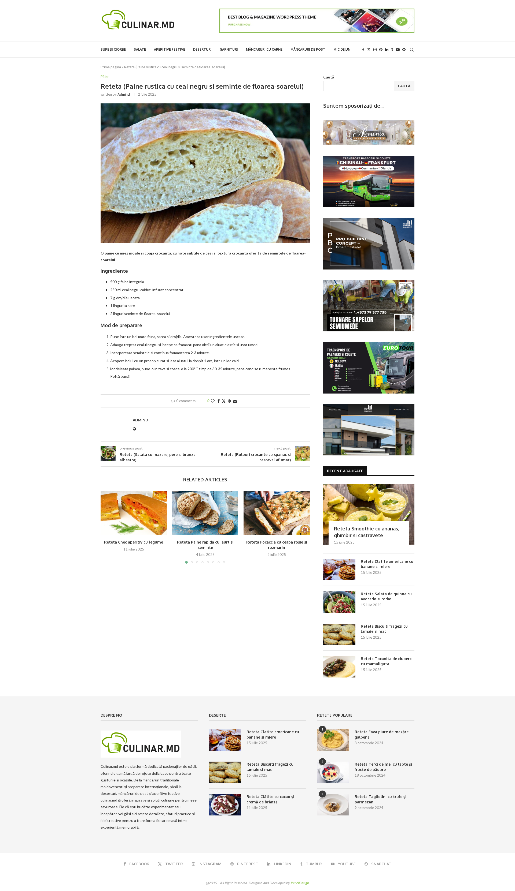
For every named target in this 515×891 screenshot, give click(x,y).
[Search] (411, 49)
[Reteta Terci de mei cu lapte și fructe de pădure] (333, 772)
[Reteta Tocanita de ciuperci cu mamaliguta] (339, 666)
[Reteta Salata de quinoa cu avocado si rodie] (339, 602)
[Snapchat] (404, 49)
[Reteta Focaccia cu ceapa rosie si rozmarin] (277, 513)
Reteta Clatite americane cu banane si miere (387, 564)
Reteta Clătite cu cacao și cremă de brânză (270, 799)
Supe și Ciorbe (113, 49)
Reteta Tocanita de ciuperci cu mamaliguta (387, 661)
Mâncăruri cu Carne (264, 49)
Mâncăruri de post (307, 49)
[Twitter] (369, 49)
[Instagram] (375, 49)
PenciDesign (300, 883)
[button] (107, 526)
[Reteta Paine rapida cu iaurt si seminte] (205, 513)
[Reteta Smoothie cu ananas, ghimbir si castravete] (368, 514)
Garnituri (229, 49)
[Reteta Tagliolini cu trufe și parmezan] (333, 804)
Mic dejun (341, 49)
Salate (140, 49)
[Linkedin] (386, 49)
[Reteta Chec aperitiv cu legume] (134, 513)
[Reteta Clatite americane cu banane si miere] (339, 569)
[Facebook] (363, 49)
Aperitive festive (169, 49)
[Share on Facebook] (219, 401)
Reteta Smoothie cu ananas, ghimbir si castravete (366, 532)
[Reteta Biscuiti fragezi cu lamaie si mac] (339, 634)
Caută (328, 77)
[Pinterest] (380, 49)
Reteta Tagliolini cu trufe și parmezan (380, 799)
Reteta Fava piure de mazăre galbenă (382, 734)
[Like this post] (213, 401)
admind (123, 94)
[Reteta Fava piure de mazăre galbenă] (333, 740)
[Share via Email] (235, 401)
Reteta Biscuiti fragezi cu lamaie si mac (384, 629)
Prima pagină (111, 67)
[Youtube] (398, 49)
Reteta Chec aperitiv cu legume (133, 542)
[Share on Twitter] (224, 401)
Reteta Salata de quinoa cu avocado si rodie (386, 596)
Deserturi (202, 49)
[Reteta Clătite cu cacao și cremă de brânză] (225, 804)
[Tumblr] (392, 49)
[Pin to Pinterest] (229, 401)
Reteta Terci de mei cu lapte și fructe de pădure (383, 767)
